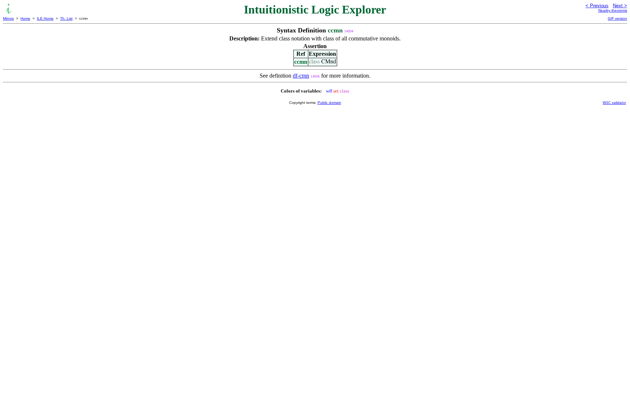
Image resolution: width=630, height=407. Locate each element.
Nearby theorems (612, 10)
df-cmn (301, 76)
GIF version (617, 18)
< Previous (597, 5)
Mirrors (8, 18)
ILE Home (45, 18)
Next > (620, 5)
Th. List (66, 18)
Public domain (329, 103)
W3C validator (614, 103)
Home (25, 18)
